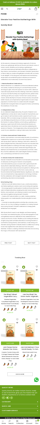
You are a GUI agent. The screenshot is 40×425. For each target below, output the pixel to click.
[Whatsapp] (11, 401)
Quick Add (10, 347)
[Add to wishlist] (17, 270)
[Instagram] (8, 401)
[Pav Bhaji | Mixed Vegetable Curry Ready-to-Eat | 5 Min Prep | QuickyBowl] (10, 281)
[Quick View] (17, 273)
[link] (11, 422)
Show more (20, 378)
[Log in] (30, 13)
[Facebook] (3, 401)
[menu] (2, 13)
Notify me (10, 294)
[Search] (7, 13)
